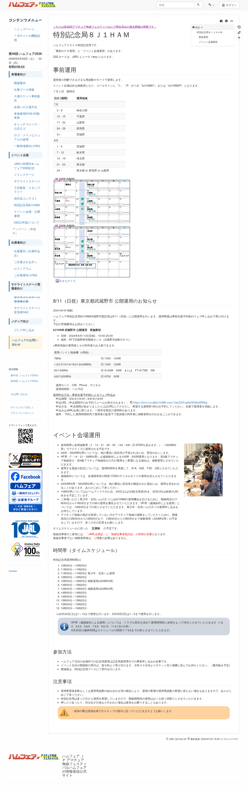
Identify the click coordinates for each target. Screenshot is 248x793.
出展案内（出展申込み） (27, 253)
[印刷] (226, 20)
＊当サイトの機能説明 (27, 38)
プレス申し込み (24, 330)
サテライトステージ (27, 181)
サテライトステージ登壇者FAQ (27, 310)
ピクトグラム (22, 268)
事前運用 (203, 37)
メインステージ (24, 174)
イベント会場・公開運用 (27, 213)
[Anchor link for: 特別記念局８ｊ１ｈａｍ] (133, 34)
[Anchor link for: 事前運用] (79, 69)
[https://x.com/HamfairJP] (25, 460)
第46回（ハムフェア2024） (25, 380)
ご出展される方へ (25, 262)
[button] (211, 5)
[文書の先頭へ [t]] (239, 37)
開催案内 (20, 83)
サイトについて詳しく (22, 407)
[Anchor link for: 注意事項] (74, 681)
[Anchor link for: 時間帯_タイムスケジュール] (122, 550)
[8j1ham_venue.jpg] (203, 469)
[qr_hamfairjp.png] (25, 436)
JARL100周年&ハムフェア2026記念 (26, 166)
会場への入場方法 (25, 107)
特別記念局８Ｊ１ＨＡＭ (209, 32)
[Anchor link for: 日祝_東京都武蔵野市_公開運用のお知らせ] (159, 300)
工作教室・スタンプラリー (27, 190)
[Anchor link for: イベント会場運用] (103, 434)
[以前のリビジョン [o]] (239, 26)
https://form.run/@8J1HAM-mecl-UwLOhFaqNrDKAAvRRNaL (170, 402)
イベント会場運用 (208, 41)
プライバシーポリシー (22, 412)
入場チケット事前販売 (27, 98)
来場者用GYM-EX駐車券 (27, 115)
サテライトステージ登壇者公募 (27, 299)
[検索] (198, 5)
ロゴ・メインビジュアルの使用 (27, 137)
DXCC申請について (26, 222)
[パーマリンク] (231, 20)
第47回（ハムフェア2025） (25, 375)
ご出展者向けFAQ (25, 275)
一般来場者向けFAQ (27, 146)
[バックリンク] (239, 32)
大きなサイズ (67, 281)
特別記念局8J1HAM (27, 205)
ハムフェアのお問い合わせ (25, 342)
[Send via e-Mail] (221, 20)
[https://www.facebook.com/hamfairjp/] (25, 491)
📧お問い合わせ (19, 394)
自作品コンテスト (25, 198)
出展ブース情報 (24, 89)
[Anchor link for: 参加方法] (74, 651)
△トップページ (24, 29)
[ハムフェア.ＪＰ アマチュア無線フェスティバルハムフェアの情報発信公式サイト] (34, 5)
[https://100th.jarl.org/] (25, 529)
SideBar (13, 571)
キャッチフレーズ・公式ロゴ (27, 126)
